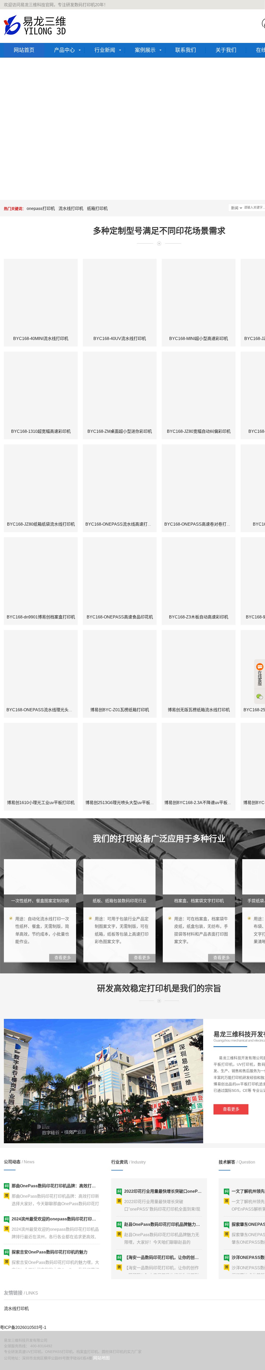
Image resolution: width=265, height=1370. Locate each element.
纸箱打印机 (97, 208)
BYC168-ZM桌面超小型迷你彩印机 (119, 431)
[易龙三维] (35, 25)
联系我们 (185, 50)
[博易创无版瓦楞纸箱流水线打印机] (198, 667)
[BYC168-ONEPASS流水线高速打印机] (119, 481)
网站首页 (24, 50)
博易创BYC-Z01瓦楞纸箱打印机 (119, 710)
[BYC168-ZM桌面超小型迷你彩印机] (119, 388)
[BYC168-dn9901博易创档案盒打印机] (40, 574)
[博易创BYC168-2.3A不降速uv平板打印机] (198, 759)
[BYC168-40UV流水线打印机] (119, 295)
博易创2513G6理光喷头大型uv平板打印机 (124, 802)
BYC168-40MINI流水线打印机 (40, 338)
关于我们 (226, 50)
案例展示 (145, 50)
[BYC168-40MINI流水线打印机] (40, 295)
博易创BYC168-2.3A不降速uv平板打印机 (202, 802)
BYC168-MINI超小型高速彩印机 (198, 338)
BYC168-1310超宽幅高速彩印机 (41, 431)
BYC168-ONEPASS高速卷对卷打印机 (199, 524)
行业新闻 (104, 50)
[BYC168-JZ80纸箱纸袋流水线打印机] (40, 481)
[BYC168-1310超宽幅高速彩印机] (40, 388)
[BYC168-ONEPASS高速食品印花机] (119, 574)
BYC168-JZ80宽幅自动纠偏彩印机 (199, 431)
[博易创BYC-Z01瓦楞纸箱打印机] (119, 667)
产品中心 (64, 50)
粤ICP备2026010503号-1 (23, 1327)
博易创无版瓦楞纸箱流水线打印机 (199, 710)
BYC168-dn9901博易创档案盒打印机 (41, 617)
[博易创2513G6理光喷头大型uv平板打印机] (119, 759)
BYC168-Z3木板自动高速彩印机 (198, 617)
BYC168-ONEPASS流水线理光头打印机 (43, 710)
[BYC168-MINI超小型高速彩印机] (198, 295)
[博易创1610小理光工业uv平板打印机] (40, 759)
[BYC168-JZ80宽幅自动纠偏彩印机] (198, 388)
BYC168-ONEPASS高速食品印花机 (120, 617)
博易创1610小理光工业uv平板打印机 (41, 802)
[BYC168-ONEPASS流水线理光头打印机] (40, 667)
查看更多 (231, 1106)
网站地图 (101, 1358)
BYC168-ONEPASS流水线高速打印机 (120, 524)
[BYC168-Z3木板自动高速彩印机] (198, 574)
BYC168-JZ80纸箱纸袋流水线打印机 (41, 524)
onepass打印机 (41, 208)
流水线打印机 (70, 208)
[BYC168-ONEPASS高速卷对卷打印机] (198, 481)
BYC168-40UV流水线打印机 (119, 338)
